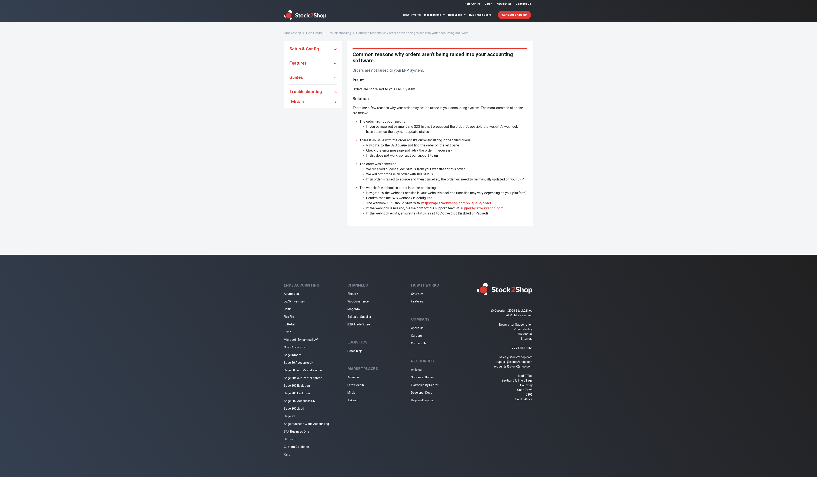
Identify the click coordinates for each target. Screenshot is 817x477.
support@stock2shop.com (481, 208)
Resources (455, 14)
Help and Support (422, 400)
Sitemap (527, 338)
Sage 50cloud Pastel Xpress (303, 378)
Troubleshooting (339, 33)
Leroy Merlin (355, 385)
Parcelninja (355, 351)
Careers (416, 335)
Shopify (352, 293)
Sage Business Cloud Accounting (306, 424)
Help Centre (472, 3)
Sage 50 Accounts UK (298, 362)
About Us (417, 328)
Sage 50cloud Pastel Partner (303, 370)
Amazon (353, 377)
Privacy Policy (523, 329)
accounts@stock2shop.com (513, 366)
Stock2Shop (292, 33)
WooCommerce (358, 301)
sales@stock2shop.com (516, 357)
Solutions (297, 101)
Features (417, 301)
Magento (353, 309)
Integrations (433, 14)
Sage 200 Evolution (297, 393)
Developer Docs (421, 392)
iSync (287, 332)
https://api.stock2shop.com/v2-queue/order (456, 203)
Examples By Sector (424, 385)
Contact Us (523, 3)
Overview (417, 293)
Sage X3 (289, 416)
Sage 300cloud (294, 408)
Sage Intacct (292, 355)
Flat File (289, 316)
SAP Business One (296, 431)
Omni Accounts (294, 347)
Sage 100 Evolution (297, 385)
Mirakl (351, 392)
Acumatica (291, 293)
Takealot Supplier (359, 316)
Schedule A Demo (514, 14)
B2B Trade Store (480, 14)
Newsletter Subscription (516, 324)
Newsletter (504, 3)
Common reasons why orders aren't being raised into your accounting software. (412, 33)
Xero (287, 454)
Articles (416, 369)
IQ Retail (289, 324)
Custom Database (296, 447)
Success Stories (422, 377)
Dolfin (287, 309)
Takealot (353, 400)
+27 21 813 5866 (521, 348)
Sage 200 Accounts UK (299, 401)
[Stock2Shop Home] (305, 15)
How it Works (412, 14)
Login (488, 3)
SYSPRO (290, 439)
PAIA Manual (524, 334)
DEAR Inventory (294, 301)
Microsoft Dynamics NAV (301, 339)
